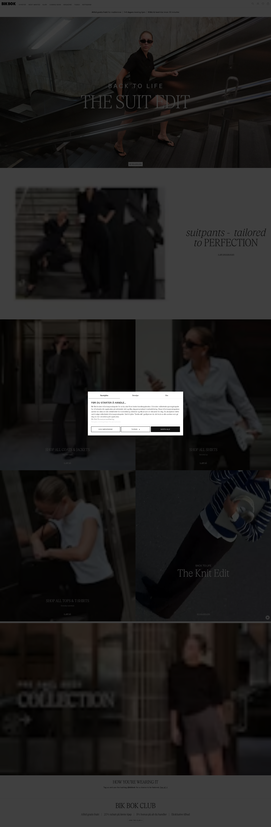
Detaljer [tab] (135, 395)
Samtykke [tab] (104, 395)
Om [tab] (166, 395)
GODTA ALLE (165, 429)
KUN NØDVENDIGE (106, 429)
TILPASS (134, 429)
